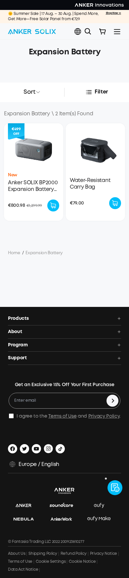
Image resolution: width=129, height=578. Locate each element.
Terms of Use (62, 416)
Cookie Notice (82, 561)
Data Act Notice (23, 569)
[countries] (78, 31)
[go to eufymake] (102, 519)
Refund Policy (74, 553)
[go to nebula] (27, 519)
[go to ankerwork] (65, 519)
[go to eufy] (102, 505)
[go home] (32, 31)
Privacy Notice (103, 553)
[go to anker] (27, 505)
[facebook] (12, 448)
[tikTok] (60, 448)
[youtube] (36, 448)
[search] (88, 31)
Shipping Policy (42, 553)
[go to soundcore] (65, 505)
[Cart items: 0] (103, 31)
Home (14, 253)
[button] (77, 31)
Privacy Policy (104, 416)
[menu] (117, 31)
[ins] (48, 448)
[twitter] (24, 448)
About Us (16, 553)
